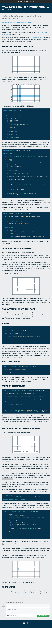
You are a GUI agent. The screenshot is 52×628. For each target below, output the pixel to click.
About (32, 1)
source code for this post (24, 22)
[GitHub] (24, 623)
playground (13, 22)
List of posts (5, 22)
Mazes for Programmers (42, 32)
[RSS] (28, 623)
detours (26, 593)
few (19, 593)
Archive (26, 1)
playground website (36, 37)
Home (20, 1)
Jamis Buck (6, 34)
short (22, 593)
